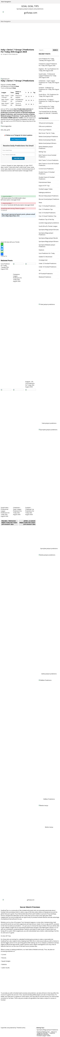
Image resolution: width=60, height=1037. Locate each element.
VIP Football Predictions (46, 273)
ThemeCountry (20, 1028)
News (40, 202)
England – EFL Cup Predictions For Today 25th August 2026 (30, 384)
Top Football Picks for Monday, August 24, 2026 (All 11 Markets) (48, 112)
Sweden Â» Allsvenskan (45, 257)
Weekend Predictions (45, 277)
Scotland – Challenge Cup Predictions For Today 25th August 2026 (29, 511)
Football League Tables (45, 189)
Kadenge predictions (45, 192)
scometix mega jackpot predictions (49, 223)
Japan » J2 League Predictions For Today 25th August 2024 (27, 522)
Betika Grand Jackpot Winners (47, 143)
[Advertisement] (30, 36)
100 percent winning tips (46, 123)
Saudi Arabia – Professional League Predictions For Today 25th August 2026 (5, 512)
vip (39, 270)
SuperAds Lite (5, 1028)
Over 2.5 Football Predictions (47, 213)
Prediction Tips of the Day (46, 219)
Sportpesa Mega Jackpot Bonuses (49, 229)
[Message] (18, 251)
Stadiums (41, 250)
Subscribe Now (18, 158)
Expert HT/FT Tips (44, 186)
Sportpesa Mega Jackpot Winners (48, 241)
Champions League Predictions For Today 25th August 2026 (17, 278)
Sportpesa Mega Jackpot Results (48, 238)
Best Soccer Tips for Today (47, 133)
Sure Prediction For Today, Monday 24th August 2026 (46, 107)
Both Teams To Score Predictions (48, 160)
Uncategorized (43, 260)
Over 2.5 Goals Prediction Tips (47, 216)
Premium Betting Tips (43, 1031)
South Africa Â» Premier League (48, 226)
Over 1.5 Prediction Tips (46, 209)
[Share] (18, 254)
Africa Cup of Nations (45, 130)
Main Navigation (6, 2)
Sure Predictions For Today (47, 253)
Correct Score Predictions (46, 169)
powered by (12, 1028)
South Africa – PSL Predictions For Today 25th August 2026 (49, 95)
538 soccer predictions (45, 126)
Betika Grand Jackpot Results (47, 140)
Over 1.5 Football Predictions (47, 206)
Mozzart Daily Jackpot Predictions (48, 196)
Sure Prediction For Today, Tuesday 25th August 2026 (5, 266)
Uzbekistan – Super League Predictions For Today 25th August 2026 (17, 511)
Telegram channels (42, 1033)
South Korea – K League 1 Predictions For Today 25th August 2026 (49, 101)
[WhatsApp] (18, 244)
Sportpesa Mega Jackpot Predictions (47, 1030)
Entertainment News (45, 182)
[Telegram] (18, 246)
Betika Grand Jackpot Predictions (48, 136)
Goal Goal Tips (30, 6)
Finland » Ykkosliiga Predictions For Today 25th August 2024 (9, 522)
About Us (54, 1031)
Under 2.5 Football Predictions (47, 263)
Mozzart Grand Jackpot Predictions (49, 199)
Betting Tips (15, 54)
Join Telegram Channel (18, 139)
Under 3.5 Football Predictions (47, 267)
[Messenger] (18, 249)
